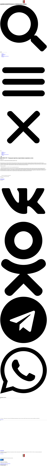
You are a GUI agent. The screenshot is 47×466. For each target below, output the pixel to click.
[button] (23, 104)
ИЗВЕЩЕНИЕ (2, 450)
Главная (3, 53)
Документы (3, 153)
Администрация (3, 54)
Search (1, 4)
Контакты (3, 56)
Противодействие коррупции (5, 154)
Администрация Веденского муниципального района (13, 4)
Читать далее (1, 419)
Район (2, 55)
